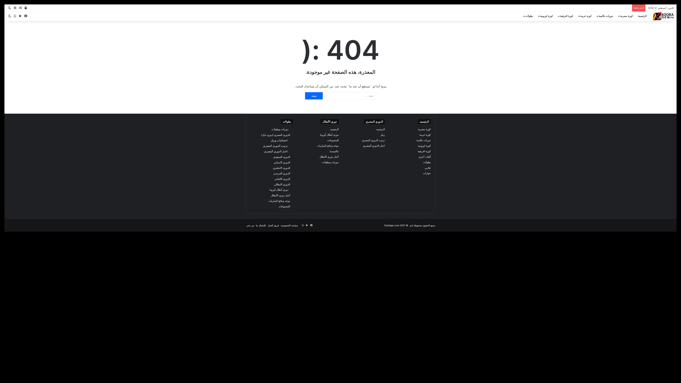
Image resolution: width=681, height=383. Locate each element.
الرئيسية (642, 16)
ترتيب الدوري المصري (373, 140)
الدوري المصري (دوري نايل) (275, 134)
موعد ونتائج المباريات (328, 145)
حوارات (427, 173)
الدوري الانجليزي (281, 167)
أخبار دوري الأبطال (329, 156)
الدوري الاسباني (282, 162)
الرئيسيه (380, 129)
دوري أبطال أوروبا (329, 134)
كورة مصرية (626, 16)
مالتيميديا (334, 151)
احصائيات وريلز (279, 140)
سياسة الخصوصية (289, 225)
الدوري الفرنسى (281, 173)
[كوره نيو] (663, 16)
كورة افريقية (566, 16)
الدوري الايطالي (282, 184)
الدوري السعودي (281, 156)
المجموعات (333, 140)
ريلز (383, 134)
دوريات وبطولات (330, 162)
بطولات (529, 16)
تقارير (428, 167)
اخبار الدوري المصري (374, 145)
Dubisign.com (391, 225)
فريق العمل (273, 225)
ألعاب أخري (425, 156)
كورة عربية (586, 16)
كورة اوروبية (546, 16)
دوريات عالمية (606, 16)
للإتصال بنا (261, 225)
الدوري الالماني (282, 178)
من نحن (250, 225)
